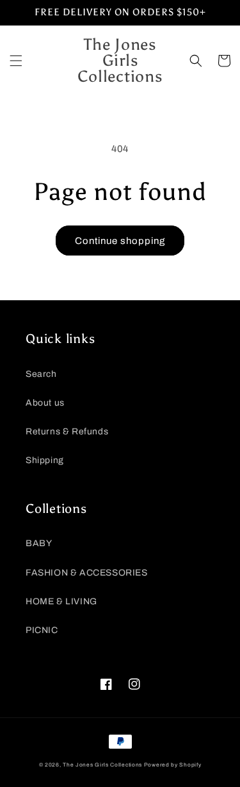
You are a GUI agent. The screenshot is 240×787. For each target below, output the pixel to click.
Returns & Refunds (67, 431)
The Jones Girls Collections (102, 765)
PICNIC (42, 630)
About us (45, 403)
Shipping (45, 460)
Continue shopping (120, 241)
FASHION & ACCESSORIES (87, 572)
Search (41, 374)
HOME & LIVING (61, 601)
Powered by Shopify (173, 765)
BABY (39, 543)
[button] (16, 61)
